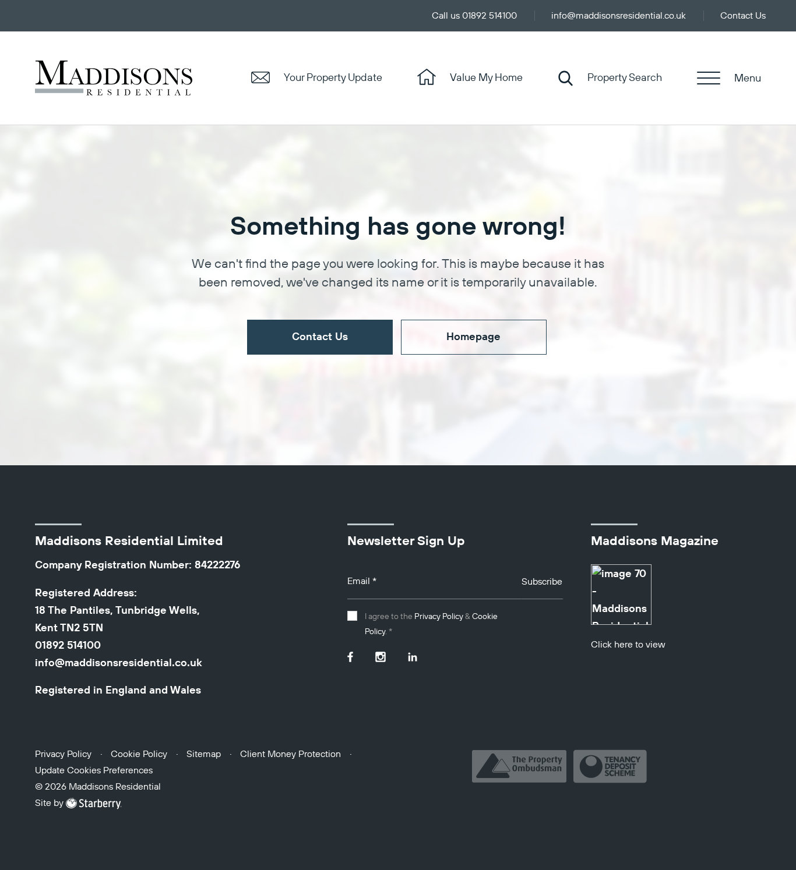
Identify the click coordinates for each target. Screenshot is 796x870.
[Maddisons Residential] (113, 78)
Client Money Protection (290, 754)
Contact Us (743, 16)
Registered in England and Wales (118, 690)
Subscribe (542, 582)
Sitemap (203, 754)
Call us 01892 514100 (474, 16)
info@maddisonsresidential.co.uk (618, 16)
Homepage (473, 337)
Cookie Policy (139, 754)
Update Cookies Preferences (94, 771)
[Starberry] (94, 803)
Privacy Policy (438, 617)
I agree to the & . (431, 624)
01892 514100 (68, 646)
